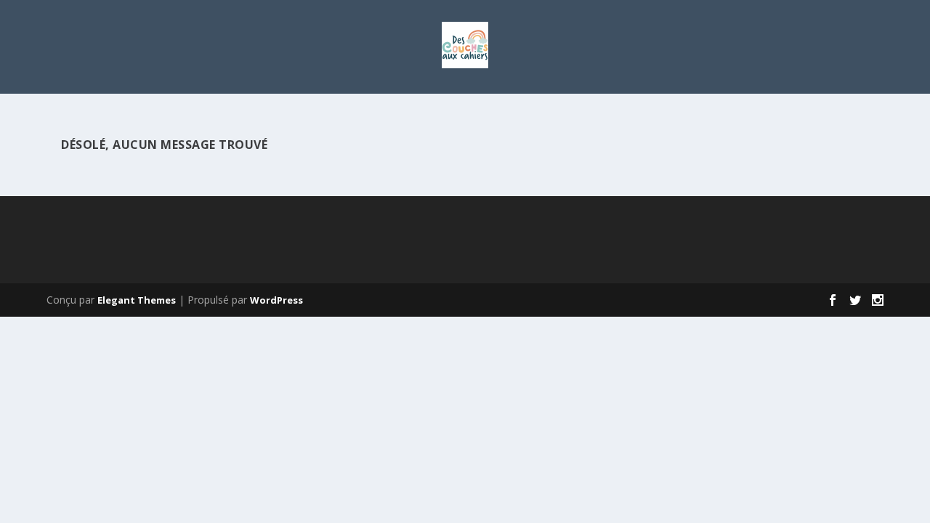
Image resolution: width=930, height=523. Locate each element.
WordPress (276, 300)
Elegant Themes (136, 300)
